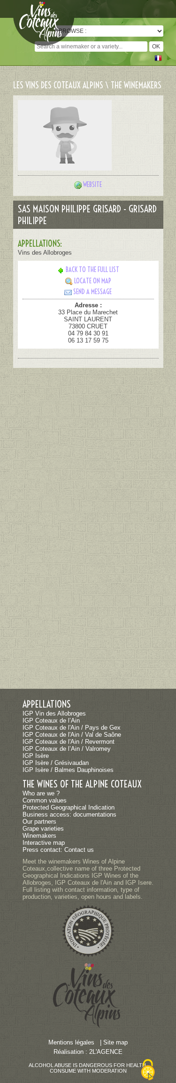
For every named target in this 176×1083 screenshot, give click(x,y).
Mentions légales (71, 1042)
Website (92, 184)
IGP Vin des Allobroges (54, 713)
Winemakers (39, 835)
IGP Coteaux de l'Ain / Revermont (69, 741)
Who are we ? (41, 793)
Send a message (92, 292)
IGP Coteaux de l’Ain (51, 720)
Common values (45, 800)
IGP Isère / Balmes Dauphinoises (68, 769)
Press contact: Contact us (58, 849)
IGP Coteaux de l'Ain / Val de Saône (72, 734)
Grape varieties (43, 828)
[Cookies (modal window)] (148, 1064)
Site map (115, 1042)
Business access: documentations (69, 814)
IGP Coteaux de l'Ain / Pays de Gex (72, 727)
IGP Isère (36, 755)
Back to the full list (92, 269)
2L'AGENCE (105, 1051)
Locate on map (92, 281)
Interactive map (44, 842)
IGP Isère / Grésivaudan (56, 762)
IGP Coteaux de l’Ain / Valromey (67, 748)
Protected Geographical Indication (69, 807)
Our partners (39, 821)
